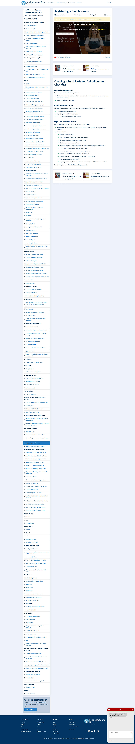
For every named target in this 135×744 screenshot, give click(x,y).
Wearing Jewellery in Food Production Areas (37, 188)
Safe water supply (30, 388)
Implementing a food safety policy (35, 462)
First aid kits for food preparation (34, 267)
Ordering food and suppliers (33, 372)
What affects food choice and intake (35, 510)
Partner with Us (56, 733)
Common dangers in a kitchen (33, 289)
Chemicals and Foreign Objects (34, 185)
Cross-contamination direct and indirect (36, 178)
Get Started (29, 709)
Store (38, 729)
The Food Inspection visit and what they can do (37, 439)
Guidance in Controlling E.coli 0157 (35, 141)
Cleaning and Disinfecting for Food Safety (37, 402)
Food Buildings (29, 309)
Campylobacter (30, 157)
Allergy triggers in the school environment (37, 668)
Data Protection (72, 724)
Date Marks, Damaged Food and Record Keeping (36, 334)
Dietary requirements (31, 344)
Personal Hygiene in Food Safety (34, 254)
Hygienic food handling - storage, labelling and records (37, 472)
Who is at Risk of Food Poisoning (34, 54)
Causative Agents (30, 239)
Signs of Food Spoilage (32, 233)
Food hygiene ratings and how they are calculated (36, 47)
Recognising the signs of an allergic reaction (37, 665)
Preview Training (61, 2)
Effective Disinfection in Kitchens (34, 409)
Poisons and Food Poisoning (33, 122)
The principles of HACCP (32, 98)
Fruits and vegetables (31, 578)
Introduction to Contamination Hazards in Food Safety (37, 174)
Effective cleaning (30, 191)
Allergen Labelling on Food (33, 674)
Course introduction (31, 25)
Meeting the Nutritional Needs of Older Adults (36, 570)
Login (54, 722)
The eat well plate (31, 610)
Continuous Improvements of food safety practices (37, 496)
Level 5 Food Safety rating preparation (36, 459)
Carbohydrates (30, 523)
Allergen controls (30, 687)
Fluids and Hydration (31, 539)
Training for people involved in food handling (35, 39)
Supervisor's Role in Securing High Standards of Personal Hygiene (37, 424)
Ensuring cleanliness (31, 476)
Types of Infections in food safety (35, 145)
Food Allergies (29, 622)
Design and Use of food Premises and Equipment (35, 319)
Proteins (28, 517)
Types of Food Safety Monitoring (34, 378)
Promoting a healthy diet (32, 600)
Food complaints (30, 431)
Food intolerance (30, 619)
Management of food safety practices (36, 480)
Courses (38, 724)
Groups (38, 726)
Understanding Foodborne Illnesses (35, 116)
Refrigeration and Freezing (33, 341)
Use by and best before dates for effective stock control (37, 355)
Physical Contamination (32, 236)
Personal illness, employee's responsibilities (37, 276)
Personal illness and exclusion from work (36, 273)
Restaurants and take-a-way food (35, 681)
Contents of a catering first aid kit (35, 296)
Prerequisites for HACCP (32, 95)
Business (79, 2)
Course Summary (30, 693)
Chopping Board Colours (32, 204)
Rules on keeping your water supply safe (36, 330)
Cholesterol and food (31, 566)
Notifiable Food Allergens (32, 631)
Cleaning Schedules (31, 194)
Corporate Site (24, 729)
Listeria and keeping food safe (34, 154)
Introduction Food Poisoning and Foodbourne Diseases (34, 112)
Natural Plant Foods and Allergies (34, 151)
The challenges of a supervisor (34, 492)
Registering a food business (33, 443)
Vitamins (28, 529)
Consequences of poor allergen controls (36, 637)
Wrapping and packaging (32, 412)
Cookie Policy (72, 729)
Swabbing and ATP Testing (33, 381)
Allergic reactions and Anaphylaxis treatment (35, 626)
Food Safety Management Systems (35, 105)
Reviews (54, 729)
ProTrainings (58, 738)
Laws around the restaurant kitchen (35, 74)
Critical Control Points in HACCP (34, 92)
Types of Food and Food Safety (34, 51)
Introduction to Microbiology (33, 132)
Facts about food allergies (33, 616)
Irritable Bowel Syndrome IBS (33, 597)
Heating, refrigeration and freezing (35, 338)
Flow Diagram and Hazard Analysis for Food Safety (37, 88)
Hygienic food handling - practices (35, 465)
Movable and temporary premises (35, 312)
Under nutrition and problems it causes (36, 560)
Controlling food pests (32, 243)
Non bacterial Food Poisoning (33, 164)
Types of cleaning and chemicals (34, 198)
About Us (23, 722)
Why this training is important (33, 653)
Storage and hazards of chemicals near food (37, 148)
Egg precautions (30, 351)
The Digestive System (31, 549)
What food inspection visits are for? (35, 435)
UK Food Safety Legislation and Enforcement (34, 62)
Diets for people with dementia (34, 594)
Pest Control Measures (32, 483)
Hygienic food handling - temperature (36, 468)
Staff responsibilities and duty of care (35, 661)
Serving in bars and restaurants (34, 227)
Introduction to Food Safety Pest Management (34, 208)
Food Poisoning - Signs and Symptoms (35, 126)
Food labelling (29, 677)
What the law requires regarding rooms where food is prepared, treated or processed (36, 304)
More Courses (71, 2)
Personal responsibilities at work (34, 270)
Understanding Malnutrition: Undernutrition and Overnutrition (37, 553)
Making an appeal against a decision (35, 446)
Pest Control (29, 212)
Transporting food (30, 315)
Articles (54, 726)
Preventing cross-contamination (34, 182)
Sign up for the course (75, 19)
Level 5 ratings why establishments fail (36, 455)
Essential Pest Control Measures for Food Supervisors (36, 247)
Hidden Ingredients (31, 634)
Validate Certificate (41, 731)
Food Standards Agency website (79, 164)
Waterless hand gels (31, 260)
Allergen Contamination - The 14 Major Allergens (36, 644)
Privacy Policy (72, 722)
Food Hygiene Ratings (31, 43)
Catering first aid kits (31, 292)
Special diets (29, 590)
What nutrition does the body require (35, 507)
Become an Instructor (26, 731)
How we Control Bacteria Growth (34, 138)
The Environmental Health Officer (35, 35)
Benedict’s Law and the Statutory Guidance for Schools (37, 657)
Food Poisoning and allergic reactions (35, 129)
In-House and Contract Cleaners (34, 201)
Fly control (28, 215)
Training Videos (40, 722)
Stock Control (29, 368)
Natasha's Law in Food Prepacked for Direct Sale (37, 70)
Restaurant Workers (31, 230)
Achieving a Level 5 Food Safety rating (36, 452)
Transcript (107, 57)
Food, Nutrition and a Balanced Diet (35, 504)
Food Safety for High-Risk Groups (34, 119)
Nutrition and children (31, 557)
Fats (27, 520)
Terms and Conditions (73, 726)
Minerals (28, 533)
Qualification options (31, 28)
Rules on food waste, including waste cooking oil (35, 219)
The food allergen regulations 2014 (35, 77)
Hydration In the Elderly (32, 542)
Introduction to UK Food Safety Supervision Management (37, 419)
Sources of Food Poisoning (33, 161)
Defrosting (28, 359)
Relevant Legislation (31, 66)
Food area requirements (32, 327)
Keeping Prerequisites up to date (34, 101)
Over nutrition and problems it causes (36, 563)
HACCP (27, 84)
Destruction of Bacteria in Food (34, 167)
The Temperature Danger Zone (34, 362)
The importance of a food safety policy (36, 486)
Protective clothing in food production (36, 264)
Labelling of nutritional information (35, 606)
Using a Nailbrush (30, 283)
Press (22, 724)
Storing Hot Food (30, 224)
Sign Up (54, 724)
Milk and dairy (29, 584)
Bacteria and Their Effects (32, 135)
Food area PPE (29, 280)
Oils (27, 640)
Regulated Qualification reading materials (37, 32)
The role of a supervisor (32, 489)
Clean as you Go (30, 405)
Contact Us (55, 731)
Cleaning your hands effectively (34, 257)
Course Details (50, 2)
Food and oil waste (31, 394)
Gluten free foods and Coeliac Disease (36, 347)
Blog (22, 726)
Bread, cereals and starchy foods (34, 581)
